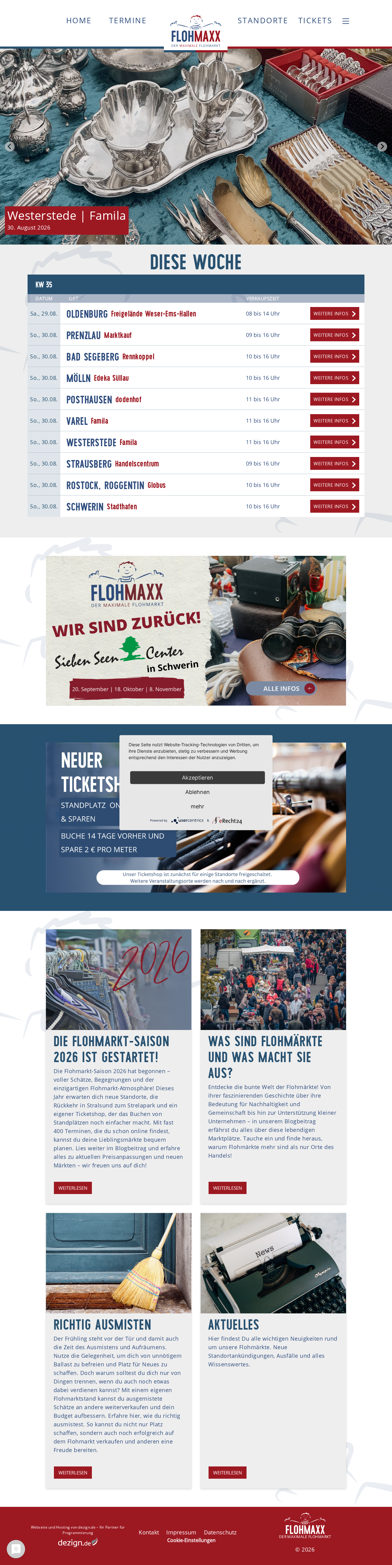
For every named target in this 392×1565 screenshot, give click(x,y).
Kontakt (149, 1532)
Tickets (315, 20)
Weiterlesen (72, 1188)
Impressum (181, 1532)
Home (79, 20)
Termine (128, 20)
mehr (197, 806)
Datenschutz (220, 1532)
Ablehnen (197, 791)
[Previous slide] (10, 147)
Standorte (263, 20)
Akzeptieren (197, 777)
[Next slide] (382, 147)
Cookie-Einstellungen (191, 1540)
